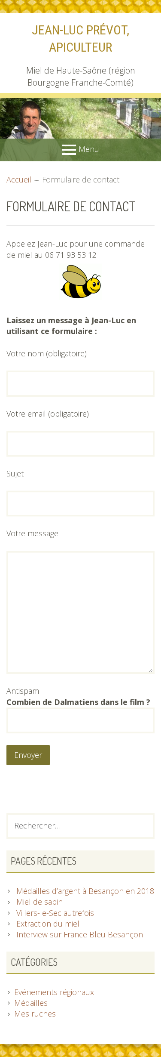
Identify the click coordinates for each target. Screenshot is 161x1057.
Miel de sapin (39, 901)
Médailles (31, 1003)
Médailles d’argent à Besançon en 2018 (85, 891)
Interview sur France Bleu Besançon (79, 934)
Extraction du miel (47, 923)
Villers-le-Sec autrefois (55, 913)
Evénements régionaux (54, 992)
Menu (89, 149)
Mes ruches (35, 1013)
